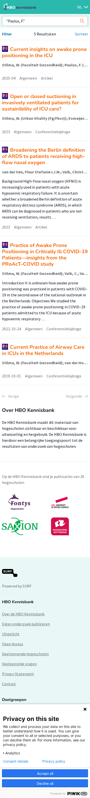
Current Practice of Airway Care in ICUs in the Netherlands (43, 350)
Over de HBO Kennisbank (23, 613)
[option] (45, 514)
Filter (7, 34)
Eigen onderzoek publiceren (26, 623)
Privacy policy (53, 761)
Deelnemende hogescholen (25, 653)
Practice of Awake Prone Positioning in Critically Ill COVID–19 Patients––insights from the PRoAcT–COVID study (45, 254)
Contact (9, 683)
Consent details (15, 761)
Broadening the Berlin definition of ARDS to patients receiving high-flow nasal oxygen (43, 156)
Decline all (45, 783)
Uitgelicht (11, 633)
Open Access (12, 643)
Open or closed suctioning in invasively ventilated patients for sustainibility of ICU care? (40, 102)
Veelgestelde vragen (19, 663)
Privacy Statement (18, 673)
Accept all (45, 773)
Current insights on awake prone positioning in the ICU (44, 52)
